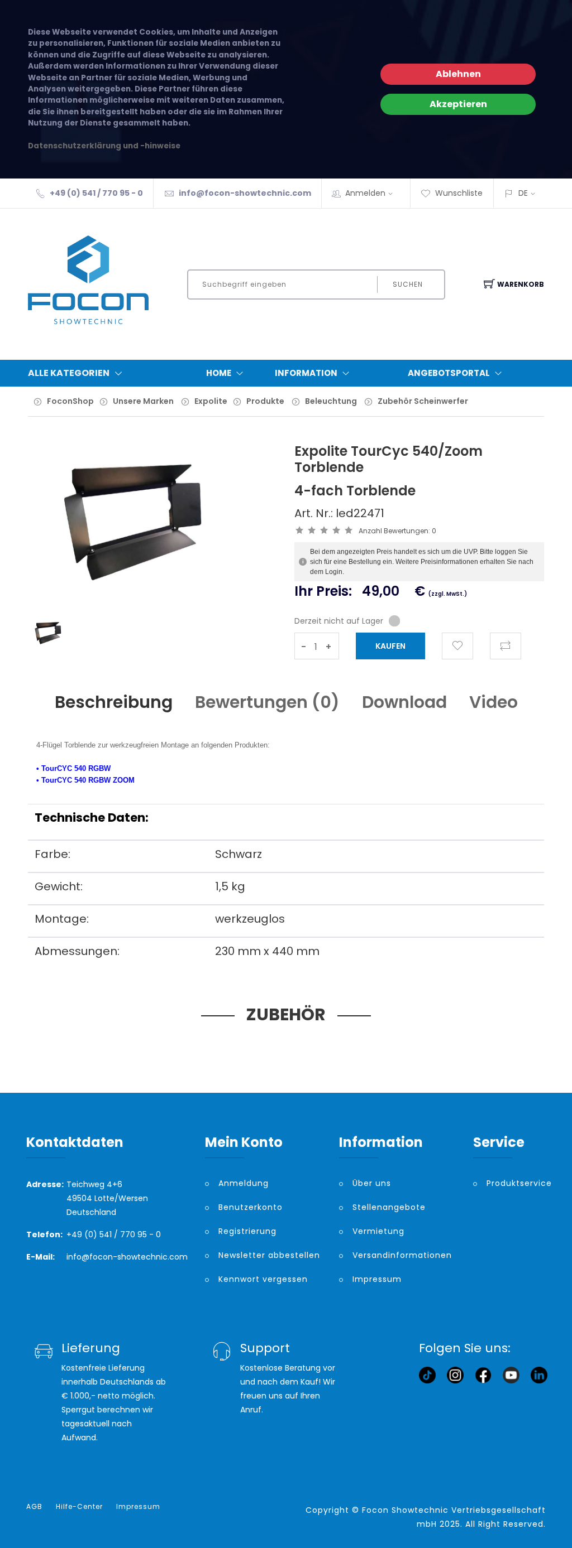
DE (523, 193)
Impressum (377, 1279)
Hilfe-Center (79, 1506)
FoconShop (70, 401)
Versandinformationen (402, 1255)
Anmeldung (243, 1183)
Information (306, 373)
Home (218, 373)
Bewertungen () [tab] (267, 702)
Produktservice (516, 1183)
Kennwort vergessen (263, 1279)
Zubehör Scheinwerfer (423, 401)
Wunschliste (459, 193)
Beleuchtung (331, 401)
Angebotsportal (449, 373)
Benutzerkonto (250, 1207)
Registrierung (247, 1231)
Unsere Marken (143, 401)
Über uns (371, 1183)
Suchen (408, 284)
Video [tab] (493, 702)
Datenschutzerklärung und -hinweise (104, 146)
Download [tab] (404, 702)
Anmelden (365, 193)
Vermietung (378, 1231)
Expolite (210, 401)
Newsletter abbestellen (269, 1255)
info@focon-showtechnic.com (245, 193)
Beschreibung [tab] (114, 702)
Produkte (265, 401)
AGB (34, 1506)
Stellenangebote (389, 1207)
